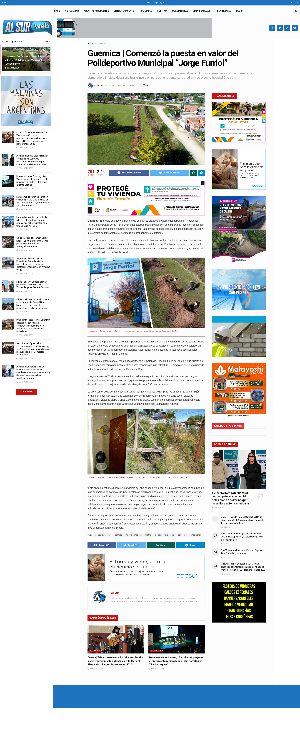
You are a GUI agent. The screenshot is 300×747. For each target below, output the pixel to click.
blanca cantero (102, 535)
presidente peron (192, 535)
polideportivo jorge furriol (168, 535)
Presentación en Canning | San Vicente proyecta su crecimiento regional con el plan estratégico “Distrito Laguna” (175, 661)
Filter (46, 42)
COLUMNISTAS (180, 11)
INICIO (56, 11)
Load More (26, 392)
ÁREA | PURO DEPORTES (96, 11)
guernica (117, 535)
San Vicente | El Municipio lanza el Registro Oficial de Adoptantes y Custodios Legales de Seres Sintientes (242, 536)
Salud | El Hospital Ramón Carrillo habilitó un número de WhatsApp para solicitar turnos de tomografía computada (242, 520)
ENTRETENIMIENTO (124, 11)
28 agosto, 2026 (96, 669)
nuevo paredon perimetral (139, 535)
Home (5, 3)
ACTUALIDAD (72, 11)
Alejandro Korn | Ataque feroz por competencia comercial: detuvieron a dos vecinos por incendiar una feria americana (230, 498)
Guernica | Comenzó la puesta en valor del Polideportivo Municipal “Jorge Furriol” (23, 60)
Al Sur (100, 85)
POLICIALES (146, 11)
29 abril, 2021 (115, 85)
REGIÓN (240, 11)
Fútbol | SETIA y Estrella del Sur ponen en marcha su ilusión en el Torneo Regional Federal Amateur (33, 285)
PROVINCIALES (223, 11)
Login (295, 3)
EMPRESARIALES (202, 11)
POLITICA (162, 11)
